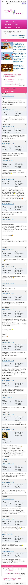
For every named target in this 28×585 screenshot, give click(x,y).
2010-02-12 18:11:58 (8, 342)
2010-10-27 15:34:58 (8, 414)
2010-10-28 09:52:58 (8, 519)
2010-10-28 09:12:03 (8, 482)
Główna (15, 22)
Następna (10, 81)
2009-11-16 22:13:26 (8, 283)
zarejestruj (16, 84)
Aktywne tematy (12, 35)
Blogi (7, 1)
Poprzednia (11, 79)
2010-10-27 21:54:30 (8, 463)
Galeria (11, 1)
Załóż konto (17, 1)
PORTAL (7, 22)
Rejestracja (8, 27)
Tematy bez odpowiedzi (22, 36)
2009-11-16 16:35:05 (8, 161)
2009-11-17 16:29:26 (8, 309)
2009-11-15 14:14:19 (8, 96)
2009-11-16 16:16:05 (8, 144)
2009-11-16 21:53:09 (8, 219)
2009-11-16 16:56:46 (8, 179)
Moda (19, 74)
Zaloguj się (23, 1)
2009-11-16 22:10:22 (8, 266)
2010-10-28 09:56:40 (8, 534)
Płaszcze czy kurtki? (9, 76)
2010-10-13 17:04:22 (8, 361)
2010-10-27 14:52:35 (8, 381)
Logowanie (18, 27)
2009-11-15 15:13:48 (8, 109)
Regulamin (8, 24)
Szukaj (16, 24)
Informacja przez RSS (10, 88)
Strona (5, 459)
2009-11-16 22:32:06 (8, 294)
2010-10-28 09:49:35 (8, 499)
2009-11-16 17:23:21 (8, 204)
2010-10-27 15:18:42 (8, 398)
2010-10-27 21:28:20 (8, 430)
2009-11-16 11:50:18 (8, 126)
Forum (3, 1)
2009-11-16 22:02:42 (8, 249)
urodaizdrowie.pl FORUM (9, 74)
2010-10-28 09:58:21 (8, 551)
